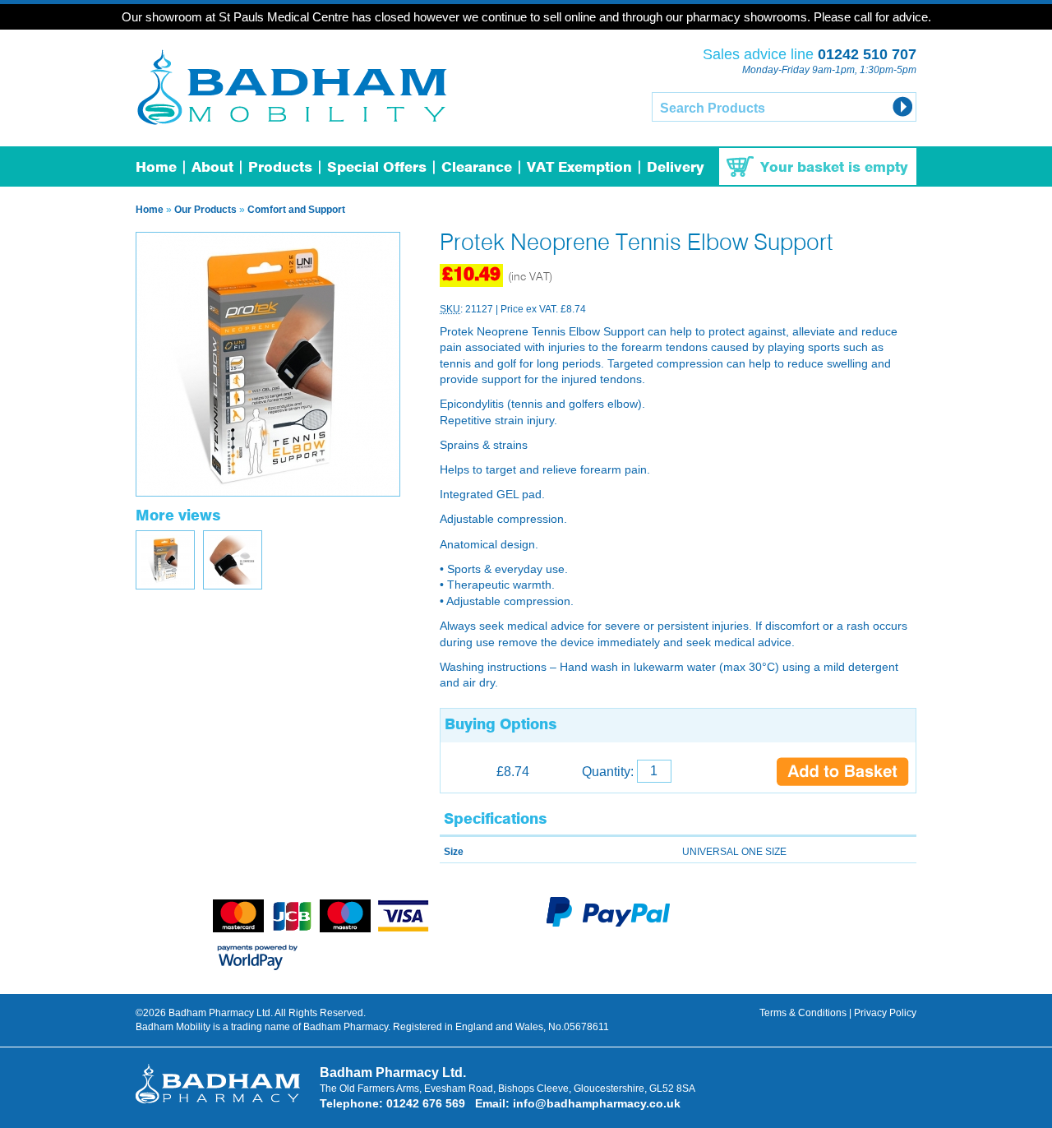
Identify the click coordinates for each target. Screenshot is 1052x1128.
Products (280, 168)
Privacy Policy (885, 1013)
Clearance (476, 168)
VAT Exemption (579, 168)
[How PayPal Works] (608, 924)
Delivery (675, 168)
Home (156, 168)
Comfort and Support (296, 209)
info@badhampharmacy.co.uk (597, 1103)
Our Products (205, 209)
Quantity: (609, 772)
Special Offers (377, 168)
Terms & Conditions (803, 1013)
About (212, 168)
